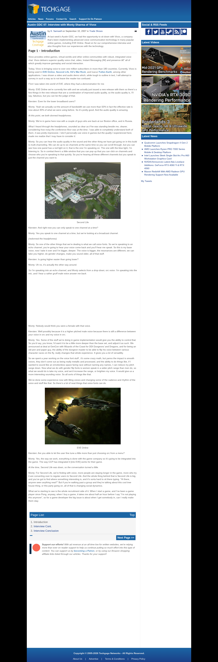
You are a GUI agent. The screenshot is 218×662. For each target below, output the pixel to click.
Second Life (62, 72)
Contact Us (61, 19)
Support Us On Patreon (90, 19)
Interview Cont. (43, 526)
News (40, 19)
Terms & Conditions (115, 659)
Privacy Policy (138, 659)
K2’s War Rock (78, 72)
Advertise (93, 659)
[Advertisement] (82, 299)
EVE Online (49, 72)
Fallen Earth (105, 72)
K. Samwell (56, 31)
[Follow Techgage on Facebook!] (148, 32)
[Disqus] (82, 602)
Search (72, 19)
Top (132, 515)
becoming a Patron (84, 551)
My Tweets (146, 181)
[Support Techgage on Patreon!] (183, 34)
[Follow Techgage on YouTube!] (162, 32)
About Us (77, 659)
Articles (32, 19)
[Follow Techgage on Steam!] (169, 32)
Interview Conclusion (46, 530)
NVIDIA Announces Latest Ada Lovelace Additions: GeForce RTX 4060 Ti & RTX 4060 (164, 165)
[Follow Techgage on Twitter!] (155, 32)
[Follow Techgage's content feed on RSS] (176, 32)
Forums (50, 19)
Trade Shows (96, 31)
